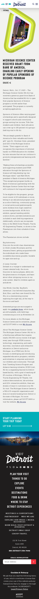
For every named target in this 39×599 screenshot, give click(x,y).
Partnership (12, 517)
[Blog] (7, 4)
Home (6, 10)
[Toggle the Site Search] (33, 4)
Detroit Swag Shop (19, 530)
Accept (19, 594)
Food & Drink (19, 497)
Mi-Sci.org (27, 324)
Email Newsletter (19, 557)
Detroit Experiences (19, 506)
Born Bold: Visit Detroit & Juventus (19, 526)
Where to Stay (19, 502)
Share (6, 82)
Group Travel (19, 534)
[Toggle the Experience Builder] (3, 4)
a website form (17, 309)
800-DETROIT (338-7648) (19, 551)
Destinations (19, 492)
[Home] (19, 4)
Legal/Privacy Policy (19, 589)
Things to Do (19, 478)
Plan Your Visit (19, 474)
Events (19, 488)
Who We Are (27, 517)
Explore (19, 483)
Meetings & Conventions (19, 513)
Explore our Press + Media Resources (19, 521)
